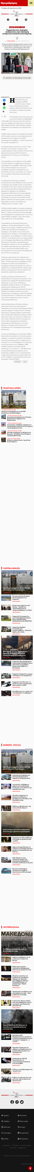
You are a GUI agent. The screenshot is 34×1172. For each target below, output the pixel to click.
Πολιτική (6, 1127)
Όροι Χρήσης (15, 1145)
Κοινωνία (23, 1115)
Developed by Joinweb (27, 1164)
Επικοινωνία (13, 1148)
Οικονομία (7, 1133)
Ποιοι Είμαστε (6, 1145)
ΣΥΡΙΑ (24, 361)
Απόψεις (6, 1121)
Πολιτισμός (24, 1121)
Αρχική (5, 1115)
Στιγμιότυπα (24, 1133)
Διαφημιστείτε (22, 1148)
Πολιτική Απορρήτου (25, 1145)
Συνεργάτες (24, 1139)
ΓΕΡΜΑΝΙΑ (17, 361)
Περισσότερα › (29, 748)
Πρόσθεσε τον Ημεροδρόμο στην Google (18, 78)
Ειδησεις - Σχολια (19, 27)
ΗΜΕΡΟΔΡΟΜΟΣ (11, 41)
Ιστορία (22, 1127)
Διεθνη (12, 27)
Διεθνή (5, 1139)
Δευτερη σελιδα (11, 927)
